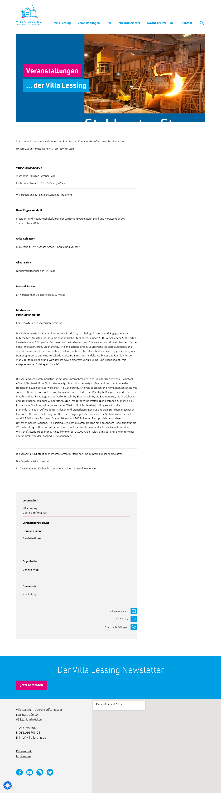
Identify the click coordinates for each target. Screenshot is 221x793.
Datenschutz (24, 751)
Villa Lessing (62, 23)
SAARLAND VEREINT (161, 23)
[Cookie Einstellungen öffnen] (7, 785)
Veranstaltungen (89, 23)
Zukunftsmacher (129, 23)
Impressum (23, 756)
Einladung (30, 594)
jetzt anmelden (31, 685)
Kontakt (187, 23)
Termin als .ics (120, 611)
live (109, 23)
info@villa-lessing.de (32, 737)
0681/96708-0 (29, 727)
